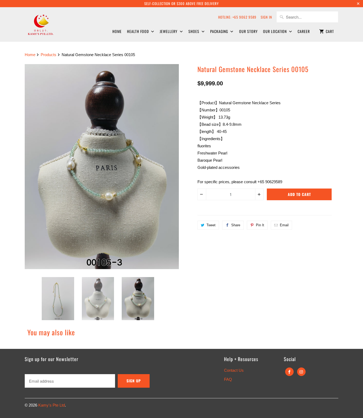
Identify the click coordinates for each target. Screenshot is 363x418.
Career (304, 31)
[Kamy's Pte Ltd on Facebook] (289, 371)
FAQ (228, 379)
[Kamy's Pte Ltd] (54, 23)
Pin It (260, 225)
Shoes (194, 31)
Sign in (266, 17)
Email (284, 225)
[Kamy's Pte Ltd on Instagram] (301, 371)
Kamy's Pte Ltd (51, 405)
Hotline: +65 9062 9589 (237, 17)
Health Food (138, 31)
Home (117, 31)
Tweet (211, 225)
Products (48, 54)
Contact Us (234, 370)
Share (235, 225)
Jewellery (169, 31)
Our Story (248, 31)
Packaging (219, 31)
